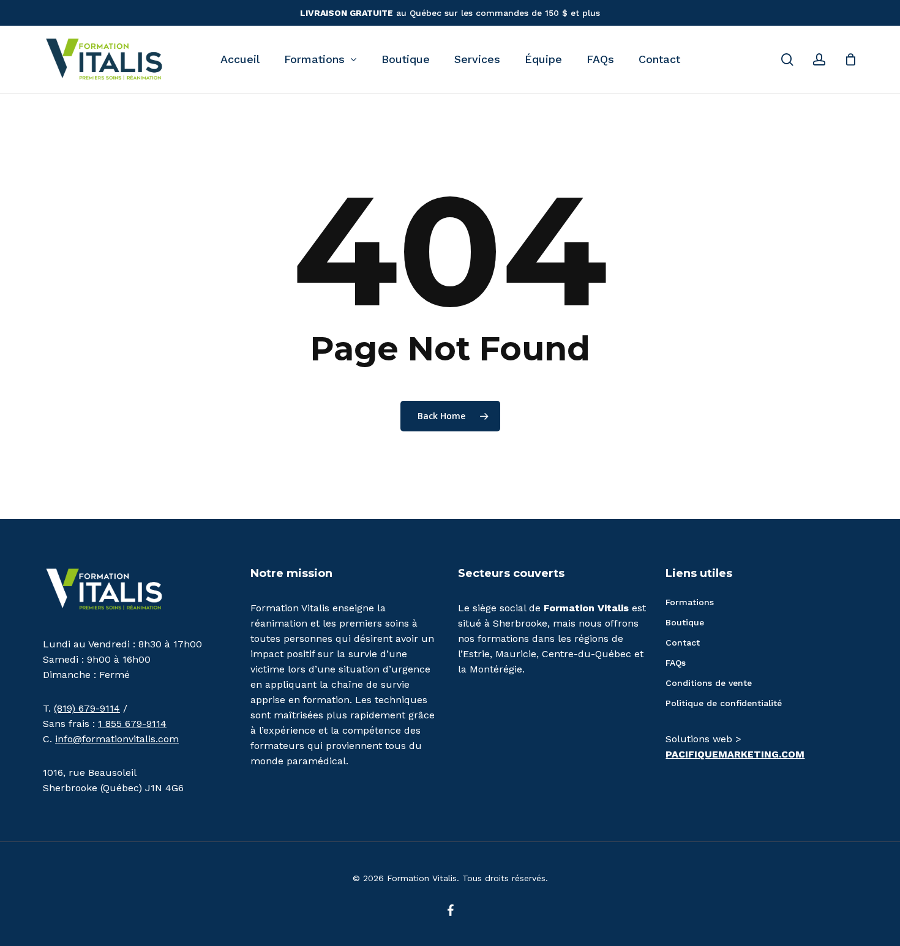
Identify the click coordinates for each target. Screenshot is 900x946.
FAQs (676, 663)
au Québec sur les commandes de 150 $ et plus (450, 13)
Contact (683, 642)
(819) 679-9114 (87, 708)
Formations (690, 602)
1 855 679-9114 (132, 723)
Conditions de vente (709, 683)
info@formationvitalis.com (117, 739)
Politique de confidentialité (724, 703)
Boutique (685, 622)
